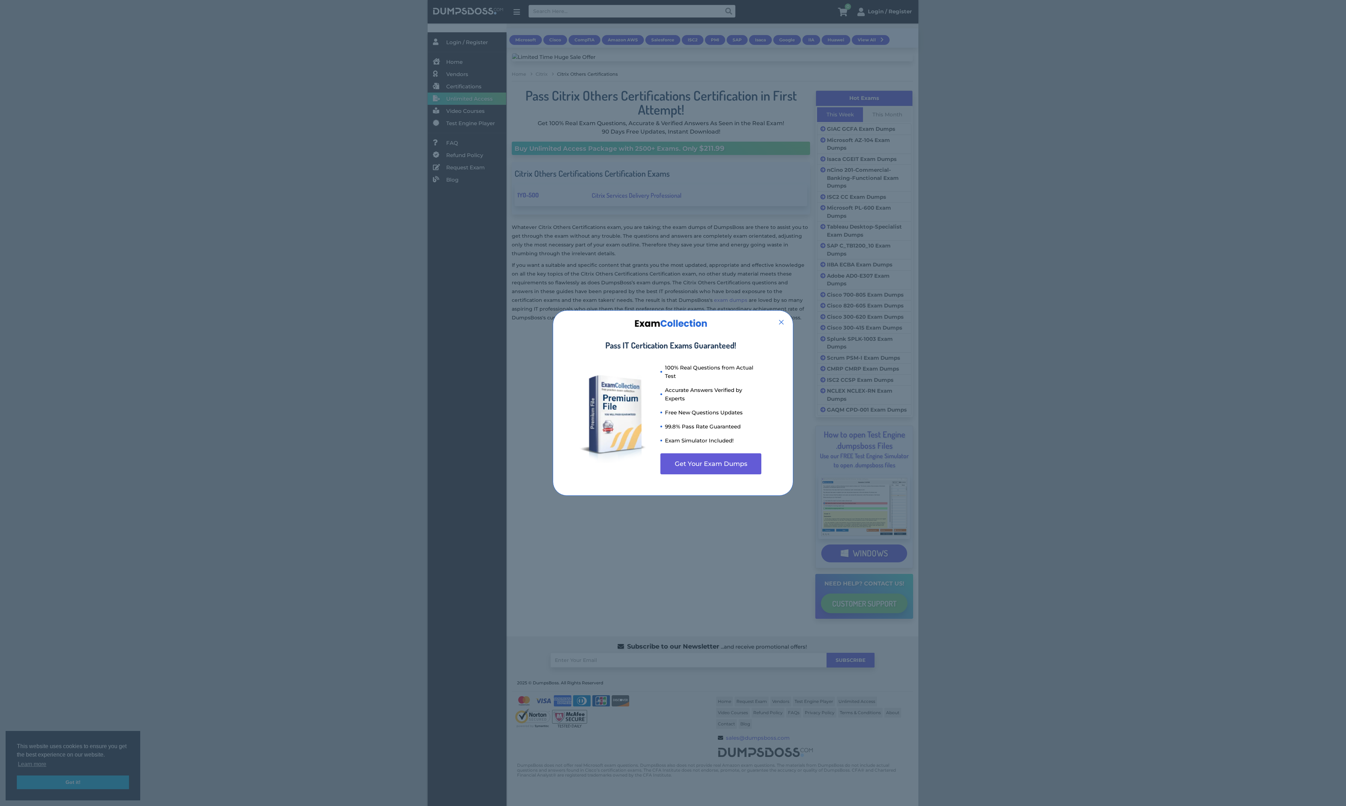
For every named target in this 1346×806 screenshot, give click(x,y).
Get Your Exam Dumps (711, 464)
